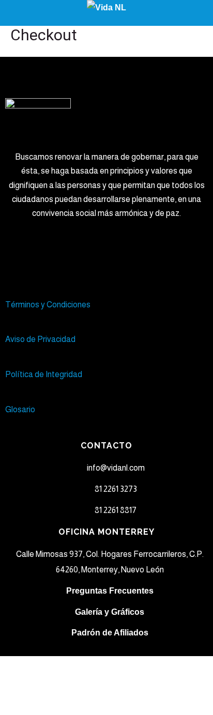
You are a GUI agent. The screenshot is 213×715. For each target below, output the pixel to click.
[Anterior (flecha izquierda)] (26, 705)
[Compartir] (135, 666)
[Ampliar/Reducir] (26, 666)
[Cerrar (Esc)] (26, 686)
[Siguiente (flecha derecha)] (80, 705)
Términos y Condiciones (48, 304)
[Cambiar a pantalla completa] (80, 666)
